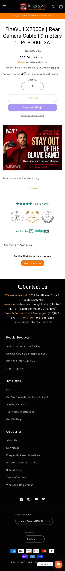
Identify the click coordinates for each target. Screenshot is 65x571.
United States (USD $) (31, 521)
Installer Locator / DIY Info (21, 462)
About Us (11, 440)
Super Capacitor (15, 368)
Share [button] (34, 188)
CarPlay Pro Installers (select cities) (27, 397)
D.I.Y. (9, 389)
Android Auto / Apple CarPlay (23, 346)
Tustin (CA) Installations (20, 411)
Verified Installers (16, 404)
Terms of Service (16, 477)
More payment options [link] (32, 115)
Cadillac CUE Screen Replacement (26, 353)
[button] (4, 6)
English (31, 539)
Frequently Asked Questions (23, 455)
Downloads (13, 447)
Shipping (21, 62)
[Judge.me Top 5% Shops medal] (47, 217)
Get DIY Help (14, 419)
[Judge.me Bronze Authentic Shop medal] (32, 217)
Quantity (32, 79)
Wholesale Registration (19, 485)
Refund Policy (14, 470)
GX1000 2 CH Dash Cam (20, 361)
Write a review (32, 263)
